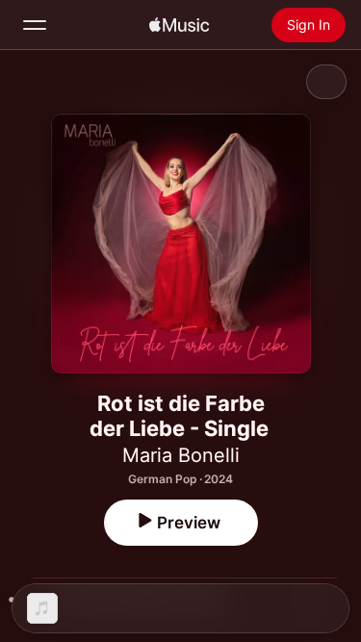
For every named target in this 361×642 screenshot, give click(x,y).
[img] (179, 25)
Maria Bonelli (181, 455)
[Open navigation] (34, 25)
